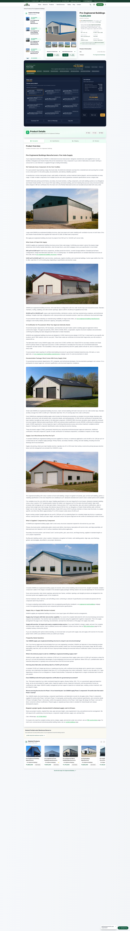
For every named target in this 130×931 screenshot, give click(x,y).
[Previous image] (48, 26)
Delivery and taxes (95, 71)
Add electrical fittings (75, 71)
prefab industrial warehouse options (34, 735)
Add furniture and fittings (85, 71)
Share (101, 132)
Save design (87, 66)
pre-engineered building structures (46, 254)
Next (102, 115)
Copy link (70, 120)
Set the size (39, 71)
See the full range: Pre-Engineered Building (64, 770)
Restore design (94, 66)
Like (95, 132)
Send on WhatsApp (52, 120)
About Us (45, 4)
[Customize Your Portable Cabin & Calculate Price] (94, 4)
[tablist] (65, 141)
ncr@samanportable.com (75, 1)
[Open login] (105, 4)
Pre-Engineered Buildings (99, 54)
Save (89, 132)
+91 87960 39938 (65, 1)
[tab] (34, 141)
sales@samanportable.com (45, 1)
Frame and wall (46, 71)
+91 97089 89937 (41, 716)
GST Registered (88, 1)
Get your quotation (30, 73)
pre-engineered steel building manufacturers (47, 354)
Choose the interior (54, 71)
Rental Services (61, 4)
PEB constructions (89, 626)
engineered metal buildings (87, 604)
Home (39, 4)
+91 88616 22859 (35, 1)
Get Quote (100, 4)
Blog (74, 4)
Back (84, 115)
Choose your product (31, 71)
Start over (101, 66)
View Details (37, 764)
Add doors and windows (64, 71)
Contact (79, 4)
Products (51, 4)
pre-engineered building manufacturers (88, 318)
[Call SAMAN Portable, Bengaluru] (90, 4)
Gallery (69, 4)
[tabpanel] (65, 435)
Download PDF (35, 120)
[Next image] (74, 26)
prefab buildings (70, 722)
